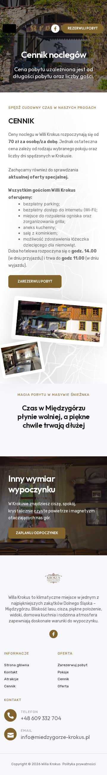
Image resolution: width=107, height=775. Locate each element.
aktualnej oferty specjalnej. (38, 177)
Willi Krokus (63, 190)
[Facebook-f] (55, 28)
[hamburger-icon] (9, 28)
